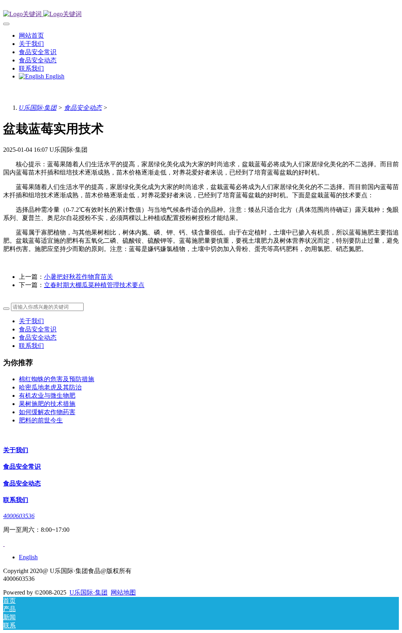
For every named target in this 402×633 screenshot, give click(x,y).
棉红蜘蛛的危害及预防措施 (56, 379)
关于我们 (31, 321)
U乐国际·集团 (38, 107)
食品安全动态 (83, 107)
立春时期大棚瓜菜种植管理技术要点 (94, 285)
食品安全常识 (38, 329)
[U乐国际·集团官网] (201, 14)
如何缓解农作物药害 (47, 412)
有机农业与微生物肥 (47, 395)
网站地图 (123, 592)
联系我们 (31, 345)
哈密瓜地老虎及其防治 (50, 387)
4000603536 (19, 516)
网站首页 (31, 35)
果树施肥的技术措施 (47, 403)
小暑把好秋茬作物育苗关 (78, 276)
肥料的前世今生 (41, 420)
